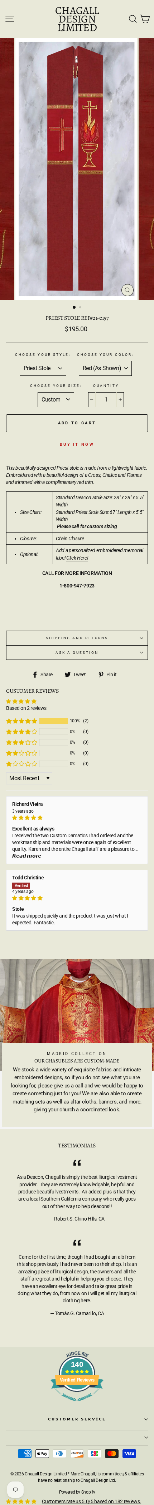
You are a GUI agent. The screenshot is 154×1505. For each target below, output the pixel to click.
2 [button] (81, 308)
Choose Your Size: (56, 386)
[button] (21, 721)
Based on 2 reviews (26, 708)
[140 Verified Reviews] (77, 1405)
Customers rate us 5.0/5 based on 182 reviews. (91, 1501)
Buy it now (77, 444)
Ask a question (77, 653)
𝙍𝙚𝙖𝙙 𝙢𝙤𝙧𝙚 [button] (27, 856)
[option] (77, 169)
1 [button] (74, 307)
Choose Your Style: (43, 355)
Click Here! (77, 558)
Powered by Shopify (77, 1492)
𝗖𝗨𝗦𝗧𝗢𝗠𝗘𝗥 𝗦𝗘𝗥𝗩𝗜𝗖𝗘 (77, 1419)
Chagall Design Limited (77, 19)
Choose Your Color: (105, 355)
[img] (77, 817)
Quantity (106, 386)
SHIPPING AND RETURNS (77, 638)
